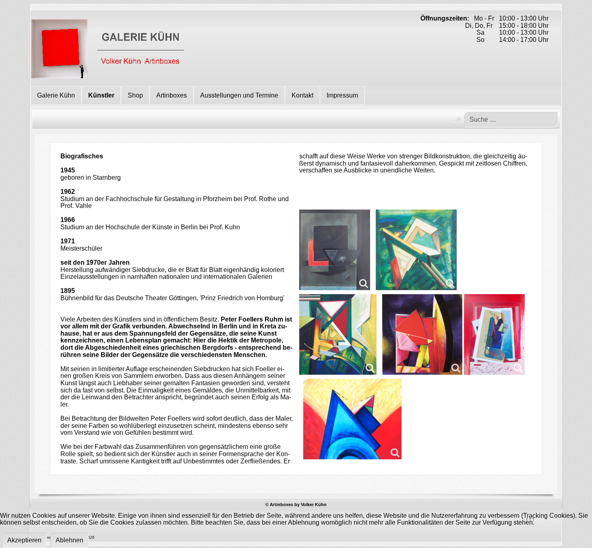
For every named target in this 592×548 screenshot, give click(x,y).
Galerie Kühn (56, 95)
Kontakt (302, 95)
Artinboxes (171, 95)
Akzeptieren (24, 540)
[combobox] (511, 119)
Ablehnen (69, 540)
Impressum (342, 95)
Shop (135, 95)
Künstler (101, 95)
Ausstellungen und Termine (239, 95)
